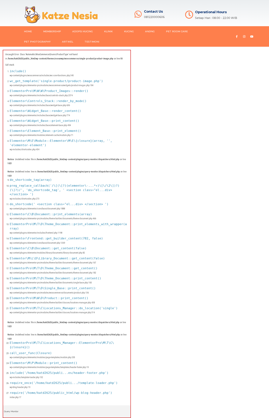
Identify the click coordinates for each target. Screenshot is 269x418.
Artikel (67, 41)
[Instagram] (244, 36)
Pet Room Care (177, 31)
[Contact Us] (138, 14)
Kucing (129, 31)
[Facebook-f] (237, 36)
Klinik (108, 31)
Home (28, 31)
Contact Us (153, 12)
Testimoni (92, 41)
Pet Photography (37, 41)
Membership (52, 31)
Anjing (150, 31)
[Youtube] (252, 36)
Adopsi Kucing (82, 31)
